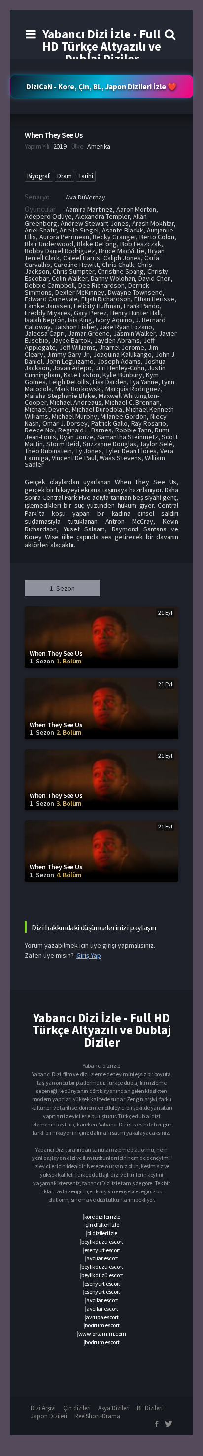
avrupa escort (102, 1317)
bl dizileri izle (102, 1233)
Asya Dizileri (114, 1408)
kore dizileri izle (102, 1216)
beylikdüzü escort (102, 1241)
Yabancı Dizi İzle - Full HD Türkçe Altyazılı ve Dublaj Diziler (101, 46)
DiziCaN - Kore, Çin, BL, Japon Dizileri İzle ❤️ (101, 86)
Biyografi (39, 176)
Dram (64, 176)
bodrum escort (102, 1325)
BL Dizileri (150, 1408)
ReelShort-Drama (97, 1416)
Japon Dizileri (49, 1416)
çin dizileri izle (102, 1224)
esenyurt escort (102, 1250)
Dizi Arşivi (43, 1408)
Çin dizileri (77, 1408)
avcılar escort (102, 1258)
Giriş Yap (88, 955)
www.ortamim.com (102, 1333)
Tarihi (85, 176)
